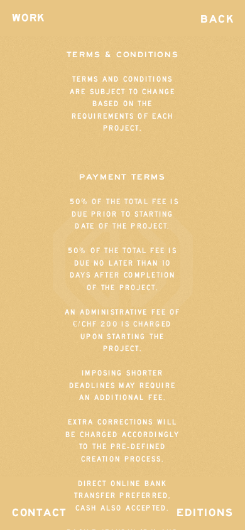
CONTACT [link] (39, 512)
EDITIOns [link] (205, 512)
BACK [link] (217, 19)
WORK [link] (28, 18)
